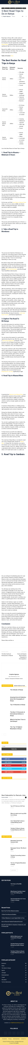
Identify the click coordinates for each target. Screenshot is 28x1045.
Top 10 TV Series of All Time (18, 806)
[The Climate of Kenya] (5, 691)
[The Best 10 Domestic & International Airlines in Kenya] (5, 714)
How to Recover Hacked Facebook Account (12, 921)
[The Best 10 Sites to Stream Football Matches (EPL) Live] (5, 830)
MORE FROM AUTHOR (19, 685)
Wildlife (24, 8)
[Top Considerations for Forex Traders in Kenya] (5, 900)
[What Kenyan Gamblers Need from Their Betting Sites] (5, 893)
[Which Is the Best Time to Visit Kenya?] (5, 721)
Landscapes (13, 8)
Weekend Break (18, 8)
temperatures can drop (7, 371)
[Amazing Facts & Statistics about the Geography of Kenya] (5, 699)
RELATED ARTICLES (7, 685)
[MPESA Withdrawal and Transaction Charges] (5, 938)
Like (24, 758)
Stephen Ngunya (7, 16)
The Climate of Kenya (16, 690)
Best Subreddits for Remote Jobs (14, 795)
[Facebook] (5, 1033)
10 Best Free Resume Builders (9, 914)
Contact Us (23, 1039)
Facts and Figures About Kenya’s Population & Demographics (21, 656)
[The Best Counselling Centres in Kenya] (5, 857)
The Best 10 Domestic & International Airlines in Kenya (17, 713)
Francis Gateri (5, 797)
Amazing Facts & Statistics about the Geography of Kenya (18, 699)
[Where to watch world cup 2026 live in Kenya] (5, 815)
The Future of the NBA (16, 883)
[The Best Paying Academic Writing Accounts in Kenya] (5, 945)
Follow (23, 762)
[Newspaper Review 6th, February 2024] (5, 842)
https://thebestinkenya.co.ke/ (14, 676)
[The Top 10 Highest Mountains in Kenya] (5, 728)
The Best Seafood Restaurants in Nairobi (7, 654)
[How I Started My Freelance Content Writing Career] (5, 823)
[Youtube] (22, 1033)
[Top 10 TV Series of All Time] (5, 808)
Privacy (10, 1039)
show (12, 55)
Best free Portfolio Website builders (10, 911)
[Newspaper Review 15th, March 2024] (5, 850)
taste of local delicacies (8, 340)
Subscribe (23, 771)
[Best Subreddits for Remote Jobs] (14, 787)
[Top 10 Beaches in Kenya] (5, 706)
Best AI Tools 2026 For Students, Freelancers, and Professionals (14, 925)
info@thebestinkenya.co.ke (17, 1022)
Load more (13, 870)
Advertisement (16, 1039)
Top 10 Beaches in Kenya (17, 704)
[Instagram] (9, 1033)
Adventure (7, 8)
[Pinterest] (14, 1033)
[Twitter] (18, 1033)
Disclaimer (4, 1039)
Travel (3, 8)
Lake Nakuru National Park (19, 202)
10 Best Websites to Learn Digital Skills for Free (13, 918)
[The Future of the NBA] (5, 886)
